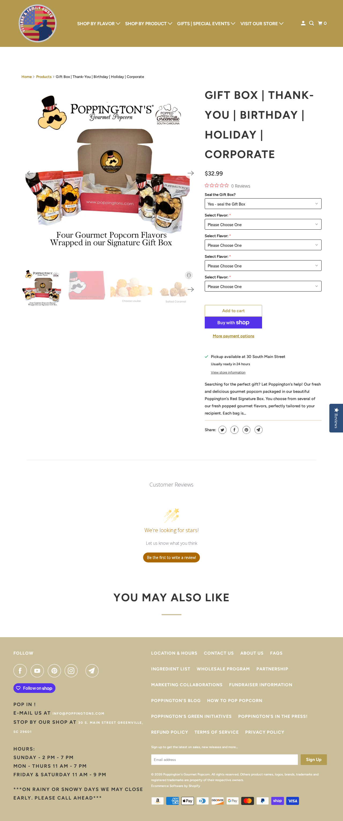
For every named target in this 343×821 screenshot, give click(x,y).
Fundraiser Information (260, 684)
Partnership (272, 668)
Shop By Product (146, 23)
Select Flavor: (216, 215)
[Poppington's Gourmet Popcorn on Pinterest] (56, 670)
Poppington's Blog (176, 700)
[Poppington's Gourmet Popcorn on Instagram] (73, 670)
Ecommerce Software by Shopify (175, 786)
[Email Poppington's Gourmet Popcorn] (93, 670)
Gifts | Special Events (204, 23)
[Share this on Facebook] (233, 430)
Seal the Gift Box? (220, 194)
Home (26, 76)
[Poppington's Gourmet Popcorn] (37, 23)
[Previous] (30, 173)
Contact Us (219, 653)
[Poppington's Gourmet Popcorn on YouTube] (39, 670)
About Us (252, 653)
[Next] (191, 173)
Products (44, 76)
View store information (228, 372)
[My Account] (303, 23)
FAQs (276, 653)
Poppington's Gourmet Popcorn (186, 774)
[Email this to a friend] (258, 430)
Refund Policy (169, 732)
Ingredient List (170, 668)
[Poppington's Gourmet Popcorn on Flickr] (83, 670)
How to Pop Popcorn (234, 700)
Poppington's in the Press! (273, 716)
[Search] (312, 23)
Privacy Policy (264, 732)
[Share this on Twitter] (221, 430)
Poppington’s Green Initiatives (191, 716)
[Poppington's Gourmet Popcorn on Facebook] (21, 670)
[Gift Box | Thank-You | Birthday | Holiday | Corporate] (110, 173)
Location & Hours (174, 653)
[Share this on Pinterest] (246, 430)
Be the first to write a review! (171, 557)
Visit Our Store (259, 23)
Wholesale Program (223, 668)
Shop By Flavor (96, 23)
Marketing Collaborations (187, 684)
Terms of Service (217, 732)
